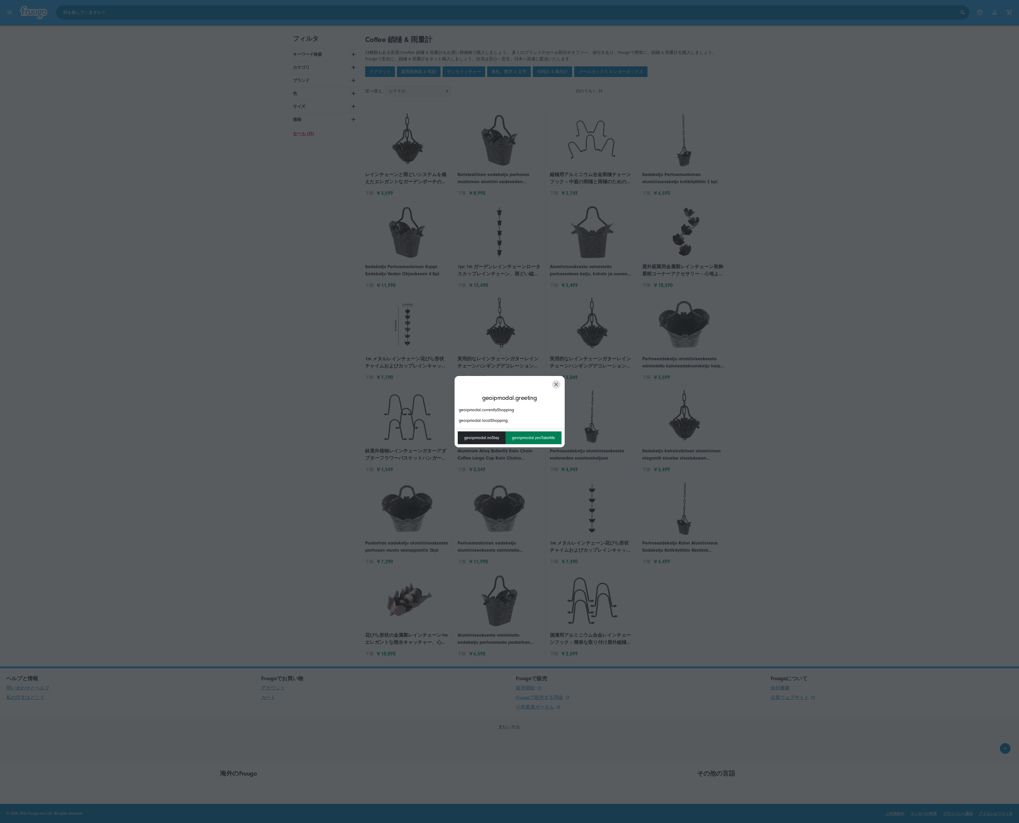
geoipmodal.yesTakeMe (533, 437)
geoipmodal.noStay (481, 437)
